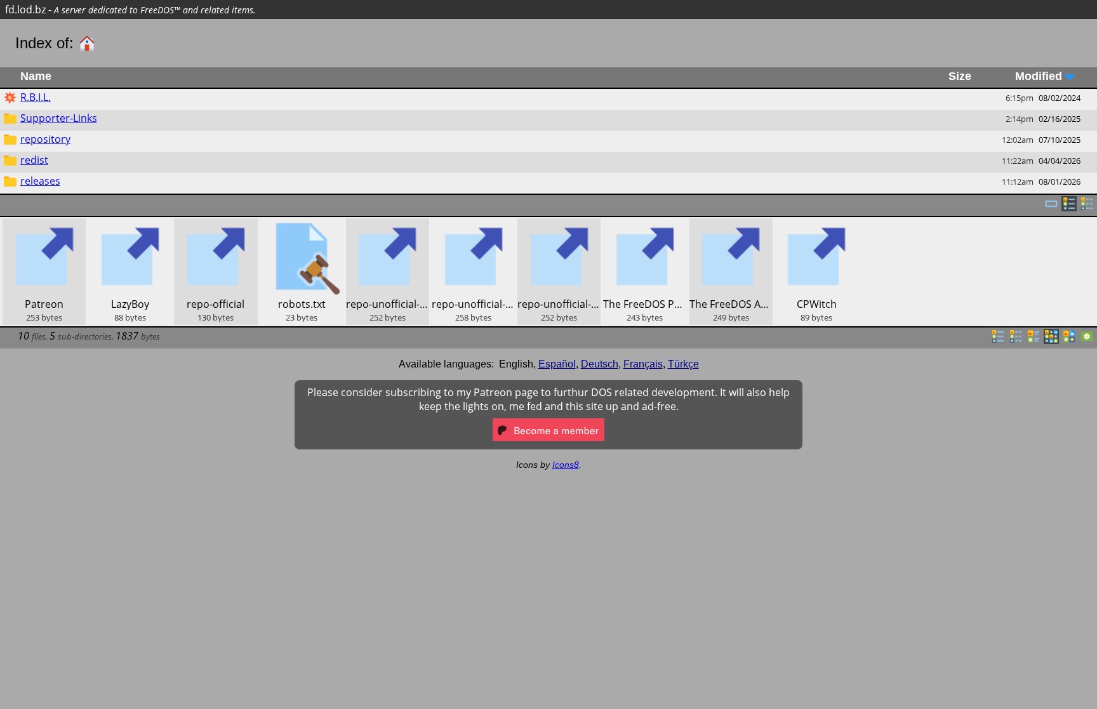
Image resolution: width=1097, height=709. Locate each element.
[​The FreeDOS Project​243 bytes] (644, 225)
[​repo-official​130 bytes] (215, 225)
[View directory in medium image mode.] (1069, 340)
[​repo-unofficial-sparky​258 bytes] (473, 225)
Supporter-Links (58, 118)
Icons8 (565, 465)
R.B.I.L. (35, 97)
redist (34, 160)
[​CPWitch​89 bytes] (816, 225)
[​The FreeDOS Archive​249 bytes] (731, 225)
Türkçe (683, 364)
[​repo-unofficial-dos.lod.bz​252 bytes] (559, 225)
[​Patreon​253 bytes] (44, 225)
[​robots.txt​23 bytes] (301, 225)
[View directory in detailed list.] (1015, 340)
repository (45, 139)
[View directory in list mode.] (998, 340)
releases (40, 181)
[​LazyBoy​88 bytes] (129, 225)
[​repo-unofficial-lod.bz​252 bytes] (387, 225)
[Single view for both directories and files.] (1051, 208)
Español (557, 364)
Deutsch (599, 364)
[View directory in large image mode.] (1086, 340)
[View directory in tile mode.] (1033, 340)
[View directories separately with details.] (1086, 208)
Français (643, 364)
